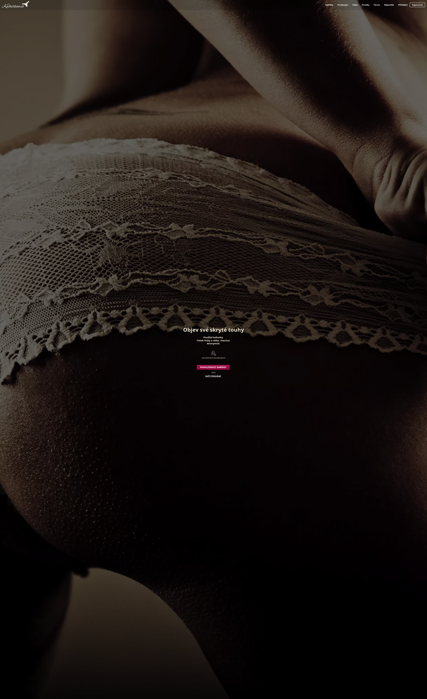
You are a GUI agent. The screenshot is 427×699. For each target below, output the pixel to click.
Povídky (366, 5)
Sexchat (225, 340)
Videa (355, 5)
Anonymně (213, 343)
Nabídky (329, 5)
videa (216, 340)
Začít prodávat (213, 376)
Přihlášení (403, 5)
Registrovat (417, 5)
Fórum (377, 5)
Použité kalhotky (213, 337)
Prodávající (342, 5)
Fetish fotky (203, 340)
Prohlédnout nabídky (213, 367)
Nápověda (389, 5)
